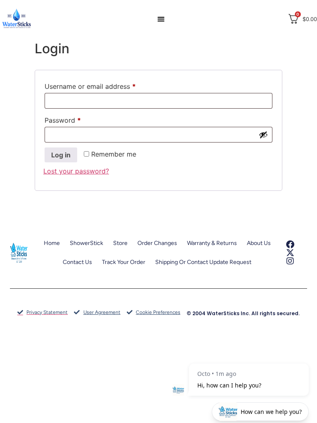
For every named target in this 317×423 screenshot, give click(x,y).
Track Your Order (123, 262)
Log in (61, 155)
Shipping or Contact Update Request (203, 262)
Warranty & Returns (212, 243)
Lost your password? (76, 171)
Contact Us (77, 262)
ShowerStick (86, 243)
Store (120, 243)
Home (52, 243)
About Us (259, 243)
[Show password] (263, 134)
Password (76, 119)
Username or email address (104, 85)
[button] (160, 18)
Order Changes (157, 243)
